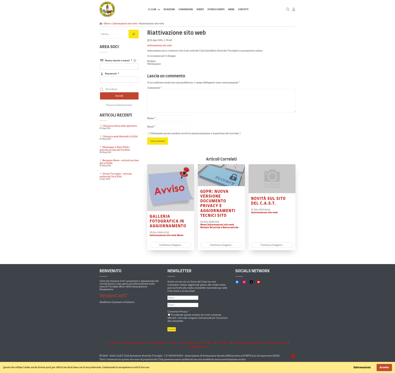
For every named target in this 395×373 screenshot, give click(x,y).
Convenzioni (186, 9)
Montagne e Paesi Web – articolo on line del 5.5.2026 (115, 148)
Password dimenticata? (119, 105)
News (231, 9)
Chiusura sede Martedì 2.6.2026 (120, 136)
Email (151, 126)
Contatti (243, 9)
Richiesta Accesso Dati (246, 342)
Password (112, 73)
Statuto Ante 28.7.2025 (134, 342)
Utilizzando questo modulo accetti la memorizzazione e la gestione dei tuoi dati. (195, 133)
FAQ (173, 342)
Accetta (384, 367)
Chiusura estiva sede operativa (119, 125)
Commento (154, 87)
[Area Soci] (293, 9)
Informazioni (362, 367)
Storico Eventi (216, 9)
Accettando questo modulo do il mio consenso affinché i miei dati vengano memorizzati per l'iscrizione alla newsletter (197, 318)
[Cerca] (134, 34)
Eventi (200, 9)
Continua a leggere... (170, 245)
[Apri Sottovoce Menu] (159, 9)
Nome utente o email (118, 60)
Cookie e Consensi (276, 342)
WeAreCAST (113, 295)
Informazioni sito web (124, 23)
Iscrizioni (169, 9)
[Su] (293, 358)
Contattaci (207, 342)
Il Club (152, 9)
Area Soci (223, 342)
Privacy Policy (188, 342)
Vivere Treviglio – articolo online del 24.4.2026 (116, 175)
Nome (151, 118)
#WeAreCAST (197, 347)
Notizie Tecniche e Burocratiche (219, 227)
